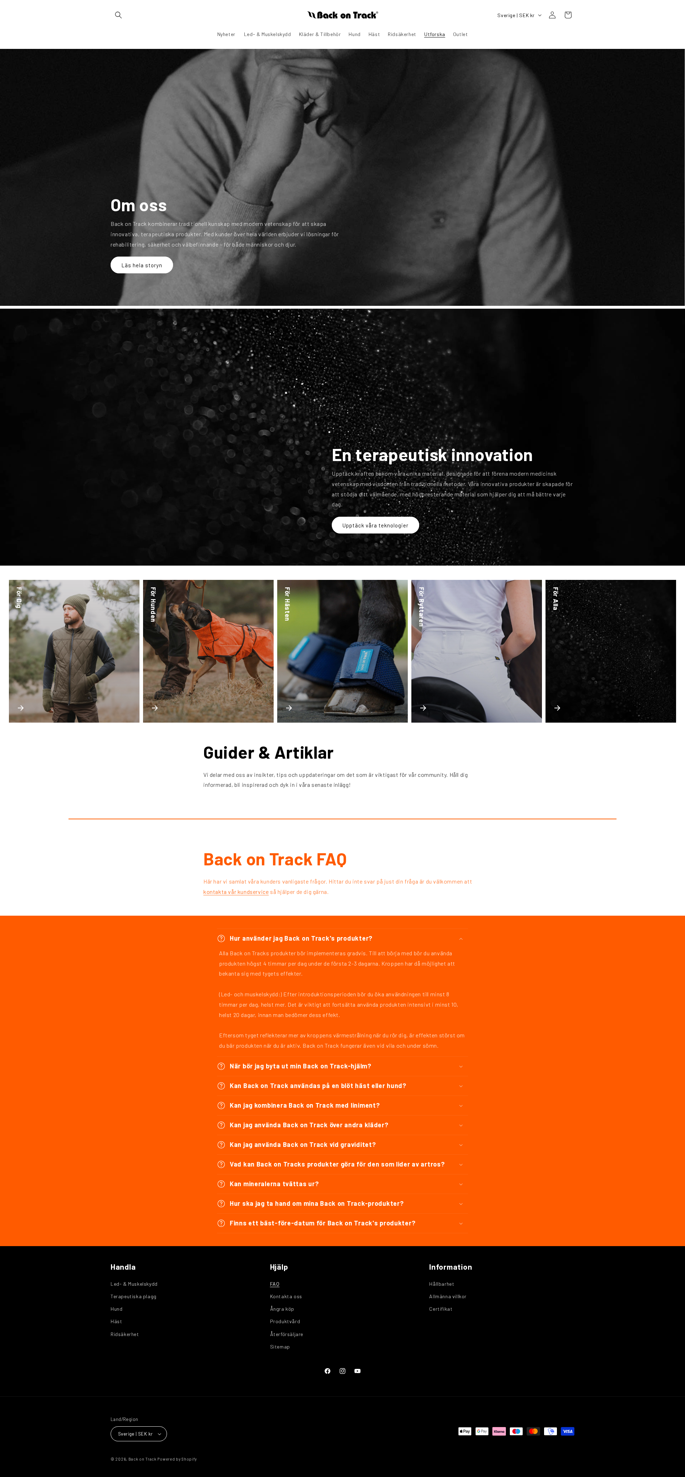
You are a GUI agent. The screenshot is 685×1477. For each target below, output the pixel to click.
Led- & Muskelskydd (134, 1284)
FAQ (275, 1284)
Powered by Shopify (177, 1459)
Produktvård (285, 1321)
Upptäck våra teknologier (375, 525)
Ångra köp (282, 1309)
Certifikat (440, 1309)
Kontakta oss (286, 1296)
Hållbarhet (441, 1284)
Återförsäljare (286, 1334)
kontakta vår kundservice (236, 891)
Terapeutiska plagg (134, 1296)
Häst (116, 1321)
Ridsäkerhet (125, 1334)
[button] (118, 15)
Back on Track (142, 1459)
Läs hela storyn (141, 265)
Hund (116, 1309)
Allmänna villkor (448, 1296)
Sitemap (280, 1347)
